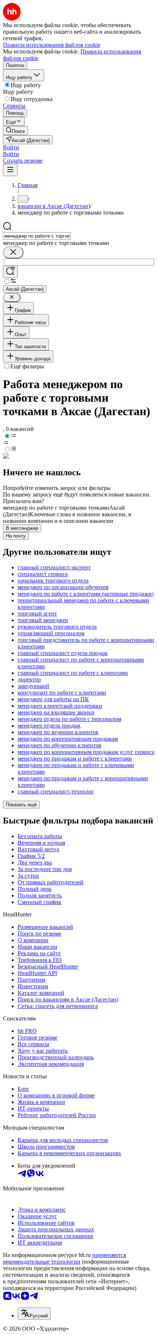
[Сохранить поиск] (10, 272)
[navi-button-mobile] (10, 170)
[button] (11, 147)
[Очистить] (13, 252)
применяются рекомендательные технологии (64, 1258)
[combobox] (37, 236)
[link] (15, 130)
